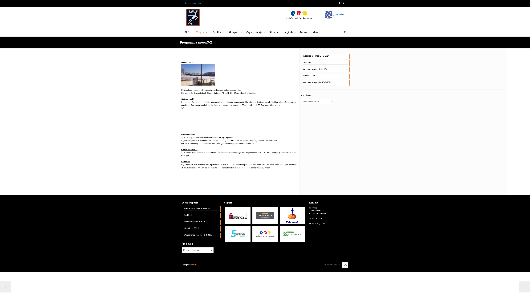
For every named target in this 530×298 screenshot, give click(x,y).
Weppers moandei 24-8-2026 (316, 56)
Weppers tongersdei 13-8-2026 (317, 82)
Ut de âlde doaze (332, 265)
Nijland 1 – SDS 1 (310, 75)
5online (194, 265)
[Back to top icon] (345, 265)
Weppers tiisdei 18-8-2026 (315, 69)
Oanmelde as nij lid (193, 3)
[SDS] (193, 17)
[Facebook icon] (339, 3)
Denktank (307, 62)
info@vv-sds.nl (321, 223)
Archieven (306, 95)
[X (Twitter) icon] (343, 3)
